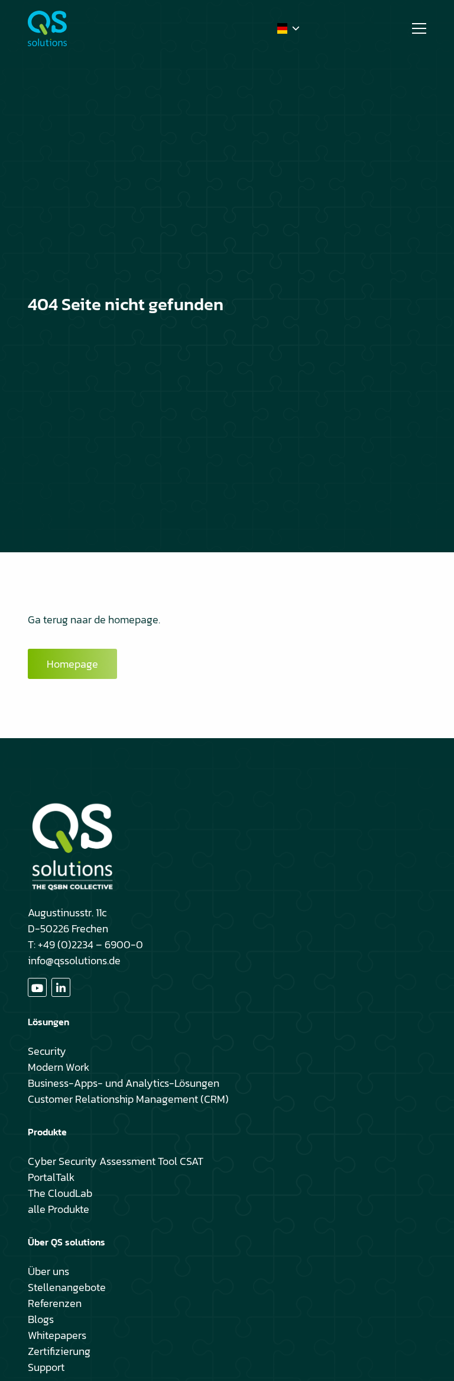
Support (46, 1367)
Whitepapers (57, 1335)
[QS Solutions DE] (87, 28)
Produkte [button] (47, 1132)
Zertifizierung (59, 1351)
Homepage (72, 664)
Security (47, 1051)
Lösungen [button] (48, 1022)
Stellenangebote (67, 1287)
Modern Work (58, 1067)
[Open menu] (414, 28)
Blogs (41, 1319)
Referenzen (55, 1303)
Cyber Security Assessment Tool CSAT (115, 1161)
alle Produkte (58, 1209)
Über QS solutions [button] (66, 1242)
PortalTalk (51, 1177)
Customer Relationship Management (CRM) (128, 1099)
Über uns (48, 1271)
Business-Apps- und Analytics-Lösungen (123, 1083)
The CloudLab (60, 1193)
